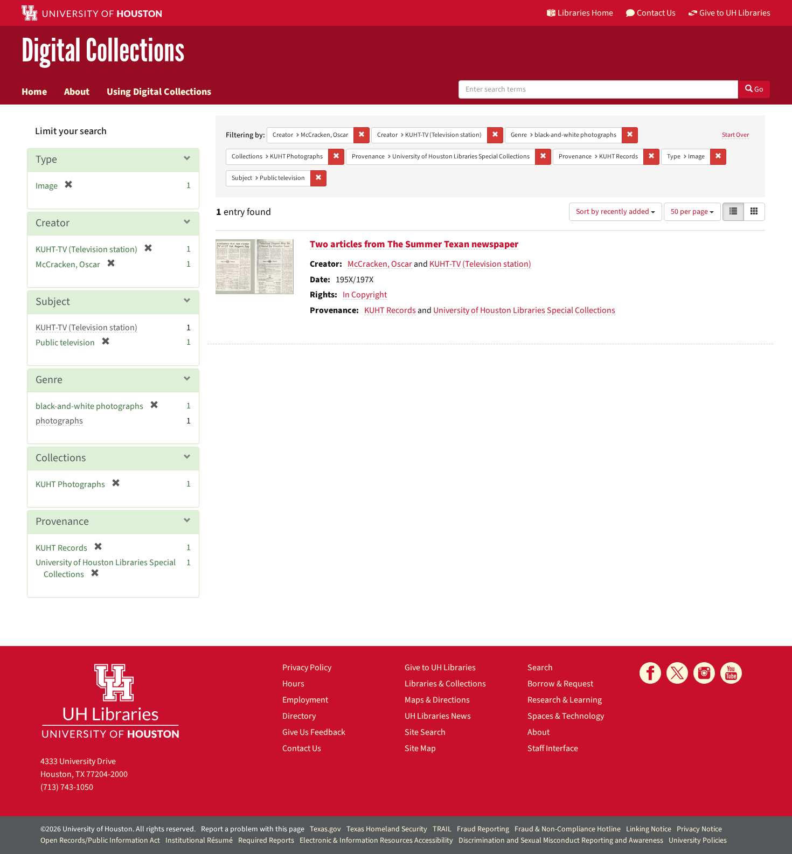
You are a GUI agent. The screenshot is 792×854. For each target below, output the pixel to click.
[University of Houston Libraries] (110, 701)
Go (758, 89)
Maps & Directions (437, 700)
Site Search (425, 732)
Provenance (62, 521)
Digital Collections (103, 51)
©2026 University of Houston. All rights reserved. (118, 829)
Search (540, 668)
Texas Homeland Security (386, 829)
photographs (59, 421)
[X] (677, 673)
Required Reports (266, 840)
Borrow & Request (560, 684)
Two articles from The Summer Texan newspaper (414, 244)
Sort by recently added (613, 211)
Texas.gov (325, 829)
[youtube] (731, 673)
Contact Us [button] (656, 13)
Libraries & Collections (445, 684)
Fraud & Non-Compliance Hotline (568, 829)
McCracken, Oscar (380, 264)
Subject (53, 301)
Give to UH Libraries (440, 668)
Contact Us (301, 748)
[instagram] (704, 673)
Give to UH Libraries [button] (734, 13)
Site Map (420, 748)
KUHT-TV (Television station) (480, 264)
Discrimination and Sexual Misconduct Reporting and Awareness (560, 840)
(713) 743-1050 (66, 787)
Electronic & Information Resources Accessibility (376, 840)
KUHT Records (390, 310)
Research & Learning (564, 700)
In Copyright (365, 295)
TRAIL (442, 829)
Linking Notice (648, 829)
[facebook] (650, 673)
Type (46, 159)
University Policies (698, 840)
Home (34, 92)
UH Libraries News (438, 716)
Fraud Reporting (483, 829)
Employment (305, 700)
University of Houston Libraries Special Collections (524, 310)
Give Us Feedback (313, 732)
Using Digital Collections (159, 92)
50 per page (690, 211)
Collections (61, 458)
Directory (299, 716)
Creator (53, 223)
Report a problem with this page (252, 829)
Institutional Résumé (199, 840)
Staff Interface (552, 748)
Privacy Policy (306, 668)
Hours (293, 684)
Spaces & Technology (565, 716)
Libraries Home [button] (585, 13)
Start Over (735, 135)
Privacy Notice (699, 829)
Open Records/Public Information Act (100, 840)
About (76, 92)
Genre (49, 379)
